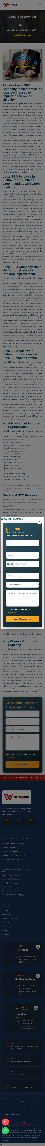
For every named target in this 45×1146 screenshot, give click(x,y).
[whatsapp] (5, 1130)
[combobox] (10, 564)
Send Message (20, 619)
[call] (5, 1122)
